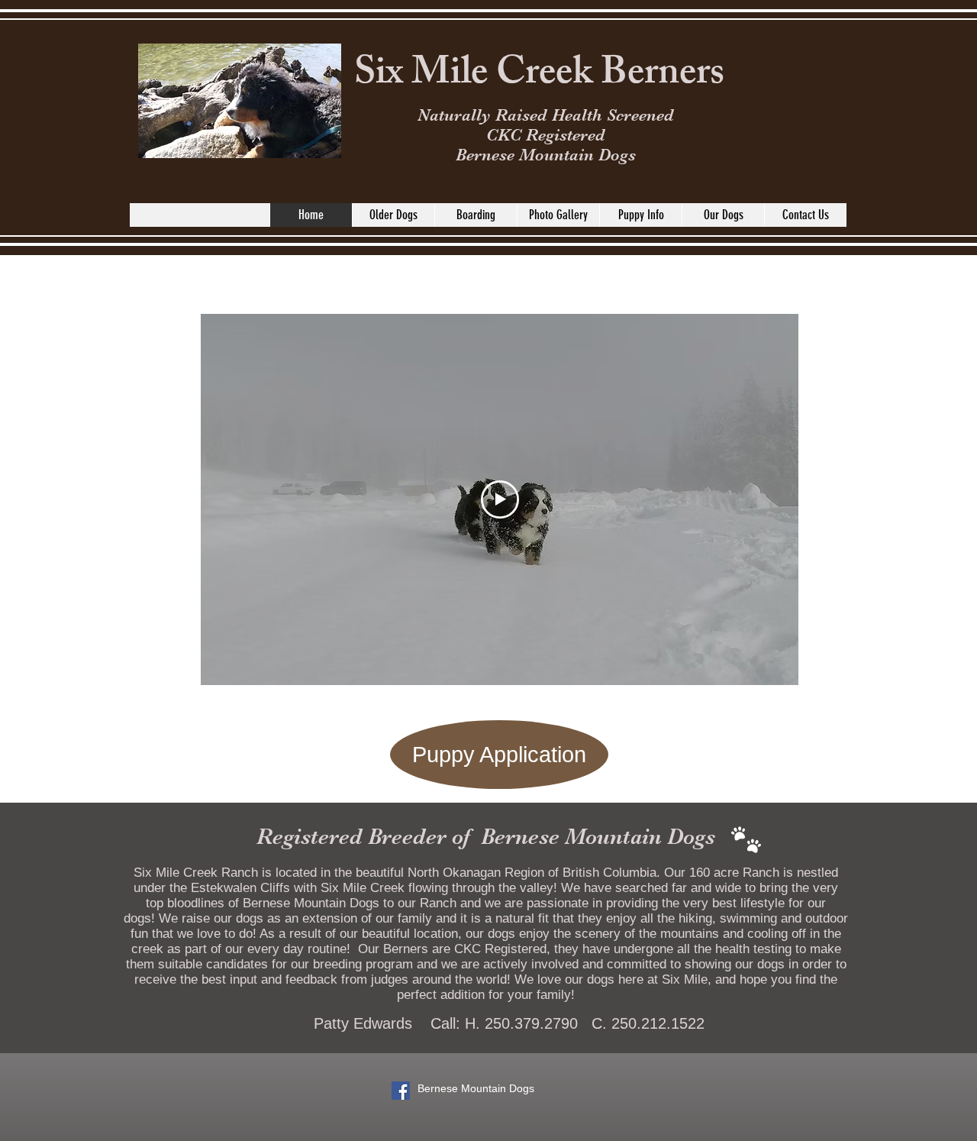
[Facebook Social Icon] (401, 1090)
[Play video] (500, 499)
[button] (723, 215)
